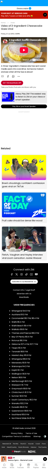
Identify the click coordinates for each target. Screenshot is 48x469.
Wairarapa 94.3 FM (21, 366)
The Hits (15, 444)
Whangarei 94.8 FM (21, 310)
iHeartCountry (11, 447)
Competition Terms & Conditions (16, 436)
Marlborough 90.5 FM (22, 381)
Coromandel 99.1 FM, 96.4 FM (25, 318)
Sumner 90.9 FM (19, 396)
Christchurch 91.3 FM (21, 392)
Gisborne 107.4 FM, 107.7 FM (25, 344)
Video (13, 23)
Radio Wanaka (23, 447)
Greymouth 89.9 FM (21, 388)
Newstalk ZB (6, 444)
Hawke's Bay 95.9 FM (21, 355)
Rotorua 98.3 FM (19, 340)
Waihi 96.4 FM (18, 322)
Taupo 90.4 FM (19, 347)
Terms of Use (31, 433)
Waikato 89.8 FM (19, 329)
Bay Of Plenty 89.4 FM (22, 336)
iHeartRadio (24, 297)
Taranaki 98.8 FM (20, 351)
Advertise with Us (24, 293)
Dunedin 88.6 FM (19, 407)
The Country (42, 447)
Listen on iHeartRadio (24, 459)
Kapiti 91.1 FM (18, 370)
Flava (44, 444)
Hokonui (33, 447)
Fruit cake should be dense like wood (24, 207)
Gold (3, 447)
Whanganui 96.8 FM (21, 359)
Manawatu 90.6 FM (21, 362)
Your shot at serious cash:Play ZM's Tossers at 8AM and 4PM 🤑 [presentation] (24, 15)
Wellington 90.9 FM (21, 373)
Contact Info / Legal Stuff (24, 290)
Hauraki (31, 444)
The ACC (23, 444)
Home (3, 23)
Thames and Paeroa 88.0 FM (25, 333)
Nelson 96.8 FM (19, 377)
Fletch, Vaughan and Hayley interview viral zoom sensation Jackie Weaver (24, 243)
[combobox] (18, 76)
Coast (38, 444)
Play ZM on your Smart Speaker (24, 99)
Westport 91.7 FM (20, 384)
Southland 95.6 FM (20, 414)
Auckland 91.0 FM (20, 314)
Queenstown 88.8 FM (22, 410)
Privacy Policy (17, 433)
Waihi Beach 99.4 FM (21, 325)
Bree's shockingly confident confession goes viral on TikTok (24, 171)
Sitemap (37, 436)
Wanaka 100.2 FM (20, 403)
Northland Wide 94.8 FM (23, 418)
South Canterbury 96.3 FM (24, 399)
